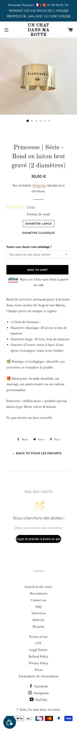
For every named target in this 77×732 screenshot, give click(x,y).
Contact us (38, 600)
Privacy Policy (38, 663)
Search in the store (38, 587)
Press (39, 670)
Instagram (41, 693)
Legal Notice (38, 650)
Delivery (38, 620)
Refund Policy (38, 656)
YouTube (40, 700)
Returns (38, 626)
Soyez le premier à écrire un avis (38, 539)
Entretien (39, 613)
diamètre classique (38, 232)
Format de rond (38, 214)
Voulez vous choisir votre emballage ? (29, 246)
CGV (38, 643)
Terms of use (38, 637)
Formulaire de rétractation (38, 676)
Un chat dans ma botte (38, 30)
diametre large (38, 223)
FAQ (38, 607)
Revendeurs (38, 593)
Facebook (41, 686)
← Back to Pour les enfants (37, 453)
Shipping (39, 185)
